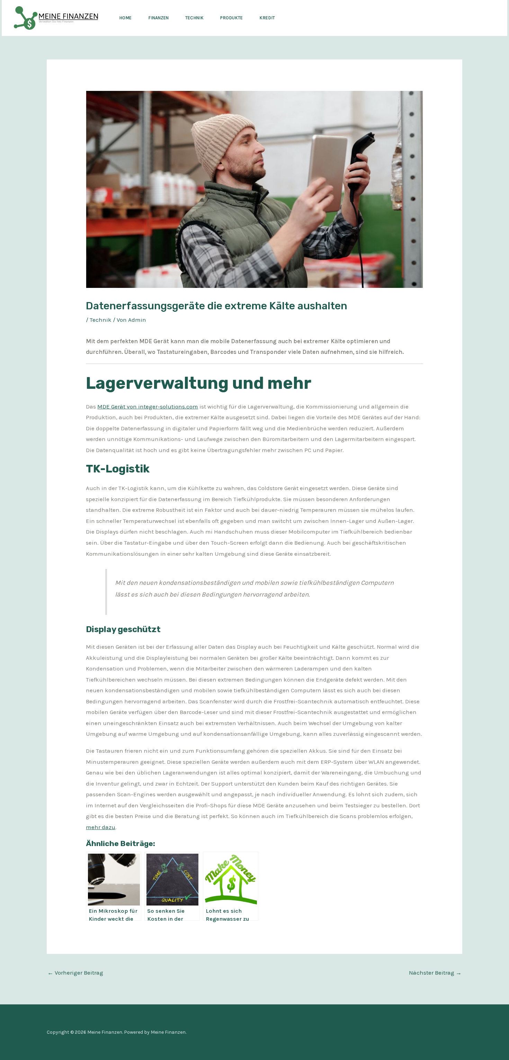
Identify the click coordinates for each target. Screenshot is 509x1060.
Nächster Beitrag (435, 972)
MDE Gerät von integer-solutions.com (147, 406)
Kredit (267, 17)
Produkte (231, 17)
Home (125, 17)
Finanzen (158, 17)
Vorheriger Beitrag (75, 972)
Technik (194, 17)
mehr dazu (100, 827)
